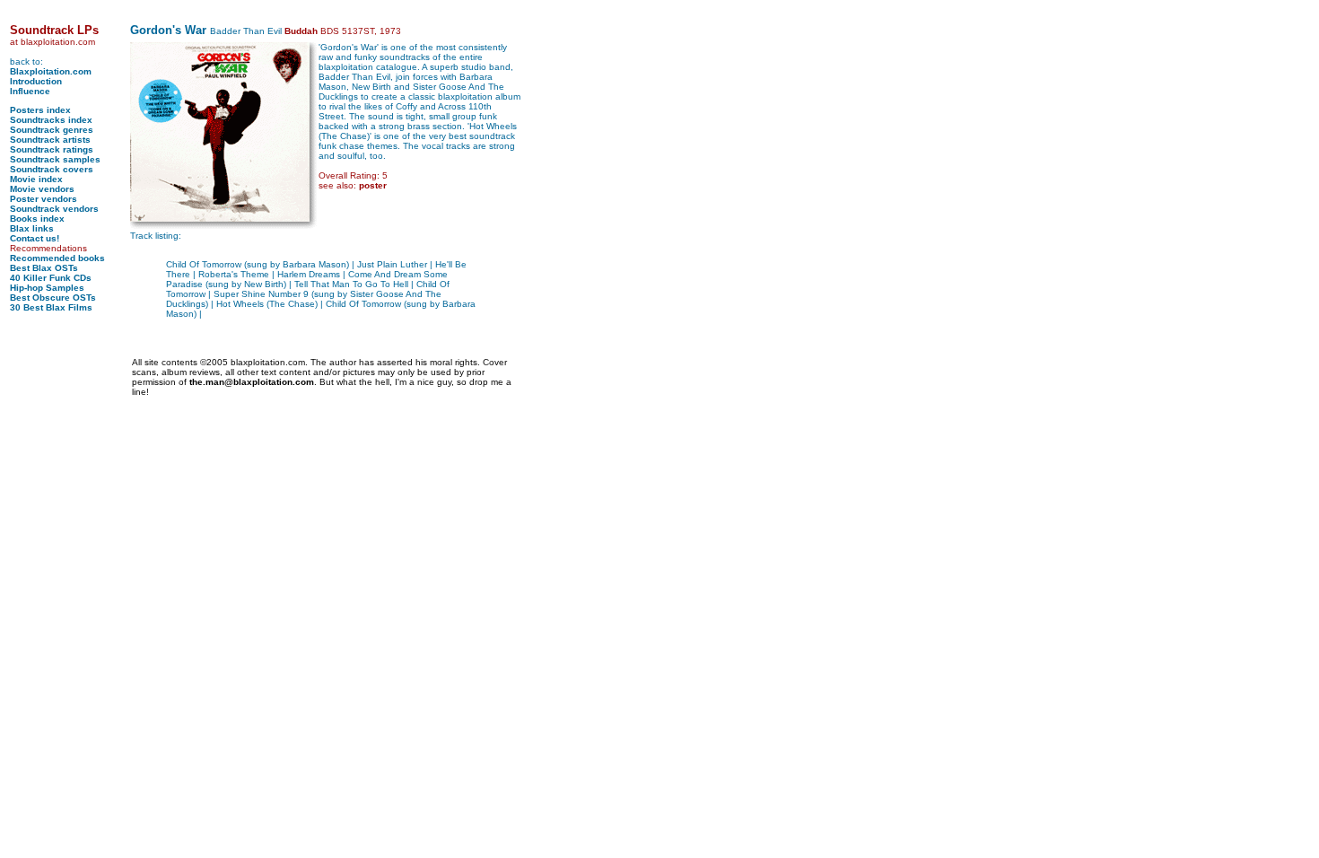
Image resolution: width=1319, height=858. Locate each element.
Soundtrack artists (50, 139)
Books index (37, 218)
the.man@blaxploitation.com (251, 382)
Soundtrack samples (55, 159)
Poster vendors (43, 199)
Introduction (36, 81)
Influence (30, 91)
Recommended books (57, 258)
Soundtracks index (51, 120)
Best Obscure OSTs (53, 297)
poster (373, 185)
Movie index (36, 179)
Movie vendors (42, 189)
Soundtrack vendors (54, 209)
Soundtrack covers (51, 169)
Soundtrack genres (51, 130)
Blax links (32, 228)
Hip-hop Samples (47, 288)
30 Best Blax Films (51, 307)
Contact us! (34, 238)
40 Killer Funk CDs (51, 278)
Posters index (40, 110)
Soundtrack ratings (51, 149)
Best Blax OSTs (44, 268)
